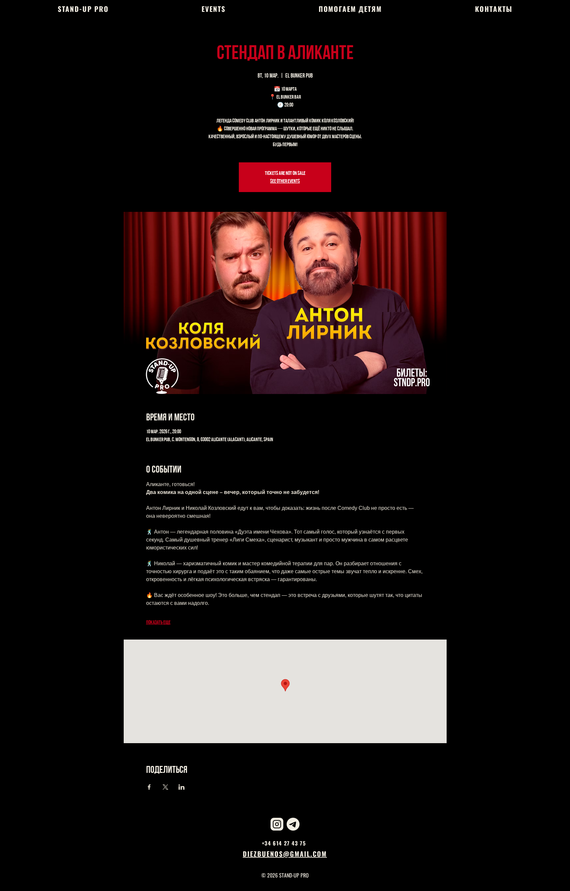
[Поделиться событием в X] (165, 787)
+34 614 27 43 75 (284, 843)
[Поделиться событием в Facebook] (149, 787)
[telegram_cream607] (293, 824)
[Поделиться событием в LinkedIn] (181, 787)
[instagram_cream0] (276, 824)
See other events (285, 181)
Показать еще (158, 622)
